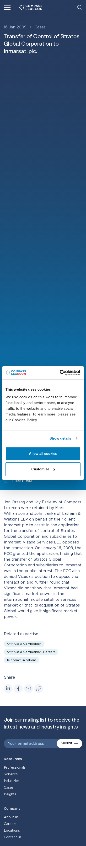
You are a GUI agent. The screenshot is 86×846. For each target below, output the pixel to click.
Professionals (15, 767)
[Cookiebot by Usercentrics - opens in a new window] (61, 373)
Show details (60, 438)
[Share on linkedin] (8, 688)
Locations (12, 830)
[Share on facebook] (18, 688)
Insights (10, 794)
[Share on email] (28, 688)
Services (11, 774)
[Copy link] (38, 688)
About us (11, 817)
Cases (40, 27)
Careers (10, 824)
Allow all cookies (43, 454)
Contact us (13, 837)
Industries (12, 781)
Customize (40, 469)
